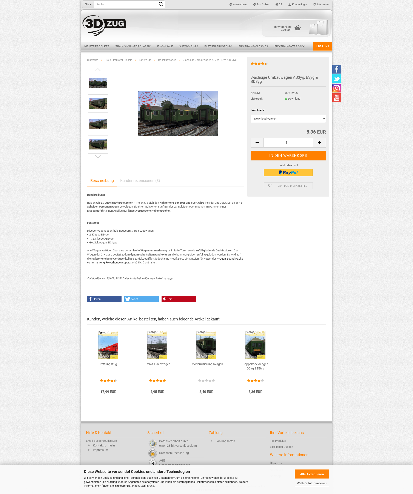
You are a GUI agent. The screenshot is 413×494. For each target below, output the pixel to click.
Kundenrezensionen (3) (140, 180)
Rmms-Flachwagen (157, 364)
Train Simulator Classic (133, 46)
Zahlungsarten (225, 441)
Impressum (100, 450)
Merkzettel (322, 4)
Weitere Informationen (312, 483)
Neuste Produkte (96, 46)
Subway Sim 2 (188, 46)
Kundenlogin (299, 4)
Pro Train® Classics (253, 46)
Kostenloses (239, 4)
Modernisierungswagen (207, 364)
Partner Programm (218, 46)
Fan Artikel (262, 4)
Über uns (322, 46)
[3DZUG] (206, 25)
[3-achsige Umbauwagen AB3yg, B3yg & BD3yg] (178, 113)
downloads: (258, 110)
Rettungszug (108, 364)
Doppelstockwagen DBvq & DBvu (255, 366)
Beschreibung (102, 180)
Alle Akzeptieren (312, 474)
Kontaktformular (104, 445)
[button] (104, 299)
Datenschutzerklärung (140, 485)
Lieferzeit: (257, 98)
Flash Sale (165, 46)
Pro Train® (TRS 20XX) (289, 46)
